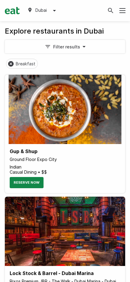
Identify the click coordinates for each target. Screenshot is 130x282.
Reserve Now (27, 182)
